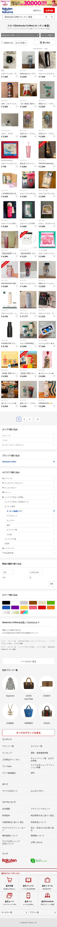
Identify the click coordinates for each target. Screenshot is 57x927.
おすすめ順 (20, 42)
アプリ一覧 (34, 912)
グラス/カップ (5, 130)
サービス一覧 (6, 912)
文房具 (6, 543)
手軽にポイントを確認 (47, 902)
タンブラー (23, 70)
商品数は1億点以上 (9, 887)
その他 (41, 70)
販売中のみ (8, 42)
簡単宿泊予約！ (47, 887)
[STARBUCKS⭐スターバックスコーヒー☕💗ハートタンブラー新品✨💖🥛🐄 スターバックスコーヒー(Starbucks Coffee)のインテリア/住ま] (47, 389)
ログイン (37, 10)
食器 (2, 70)
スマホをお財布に (28, 902)
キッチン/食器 (46, 35)
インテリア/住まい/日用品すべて (16, 501)
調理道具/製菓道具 (7, 160)
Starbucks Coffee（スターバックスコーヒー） (19, 35)
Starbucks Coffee (9, 461)
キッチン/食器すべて (14, 511)
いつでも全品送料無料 (28, 887)
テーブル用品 (43, 250)
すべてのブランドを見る (28, 732)
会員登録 (49, 10)
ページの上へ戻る (28, 661)
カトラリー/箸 (43, 190)
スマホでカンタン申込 (9, 902)
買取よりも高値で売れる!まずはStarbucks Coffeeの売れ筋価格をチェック (20, 631)
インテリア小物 (10, 539)
